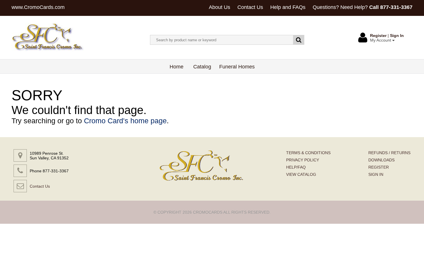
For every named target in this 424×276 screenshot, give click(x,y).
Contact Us (250, 7)
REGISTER (378, 167)
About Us (219, 7)
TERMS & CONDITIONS (308, 152)
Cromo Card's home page (125, 121)
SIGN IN (375, 174)
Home (176, 67)
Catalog (202, 67)
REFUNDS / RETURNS (389, 152)
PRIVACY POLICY (302, 160)
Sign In (397, 35)
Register (378, 35)
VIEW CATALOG (301, 174)
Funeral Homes (237, 67)
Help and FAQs (287, 7)
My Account (381, 40)
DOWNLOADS (381, 160)
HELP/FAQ (296, 167)
